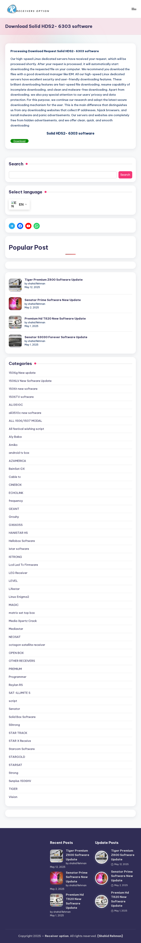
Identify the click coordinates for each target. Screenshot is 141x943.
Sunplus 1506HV (20, 781)
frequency (16, 501)
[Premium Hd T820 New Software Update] (15, 322)
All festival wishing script (26, 429)
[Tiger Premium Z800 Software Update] (15, 285)
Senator (14, 709)
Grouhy (14, 517)
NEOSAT (15, 637)
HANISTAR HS (18, 533)
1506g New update (22, 373)
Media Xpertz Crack (23, 621)
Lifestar (14, 589)
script (13, 701)
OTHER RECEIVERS (22, 661)
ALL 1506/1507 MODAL (25, 421)
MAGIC (14, 605)
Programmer (17, 677)
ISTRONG (15, 557)
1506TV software (21, 397)
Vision (13, 797)
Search (16, 163)
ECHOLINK (16, 493)
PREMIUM (15, 669)
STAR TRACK (18, 733)
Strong (13, 773)
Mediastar (16, 629)
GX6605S (16, 525)
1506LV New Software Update (30, 381)
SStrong (14, 725)
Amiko (13, 445)
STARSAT (15, 765)
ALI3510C (16, 405)
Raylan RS (16, 685)
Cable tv (15, 477)
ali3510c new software (25, 413)
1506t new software (23, 389)
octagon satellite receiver (27, 645)
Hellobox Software (22, 541)
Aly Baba (15, 437)
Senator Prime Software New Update (53, 300)
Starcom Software (22, 749)
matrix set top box (22, 613)
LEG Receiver (18, 573)
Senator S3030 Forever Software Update (56, 337)
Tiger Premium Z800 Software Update (54, 280)
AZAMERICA (17, 461)
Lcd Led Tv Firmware (23, 565)
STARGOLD (17, 757)
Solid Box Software (22, 717)
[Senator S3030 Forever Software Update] (15, 340)
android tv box (19, 453)
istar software (19, 549)
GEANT (14, 509)
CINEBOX (15, 485)
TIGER (13, 789)
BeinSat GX (17, 469)
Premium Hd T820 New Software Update (55, 318)
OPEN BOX (16, 653)
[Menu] (134, 9)
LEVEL (13, 581)
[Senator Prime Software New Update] (15, 303)
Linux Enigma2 (19, 597)
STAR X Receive (20, 741)
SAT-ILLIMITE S (19, 693)
